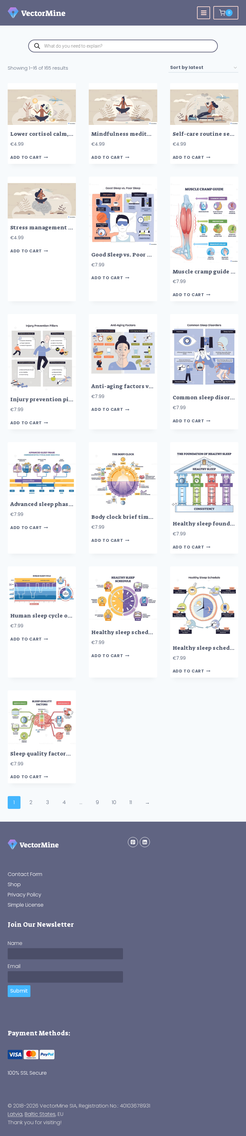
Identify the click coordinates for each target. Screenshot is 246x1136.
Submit (19, 990)
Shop (14, 884)
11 (130, 802)
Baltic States (40, 1114)
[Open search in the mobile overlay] (123, 46)
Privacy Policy (24, 894)
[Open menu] (203, 12)
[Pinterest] (133, 842)
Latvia (15, 1114)
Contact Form (25, 874)
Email (14, 966)
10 (114, 802)
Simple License (26, 905)
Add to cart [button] (26, 157)
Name (15, 943)
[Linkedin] (145, 842)
